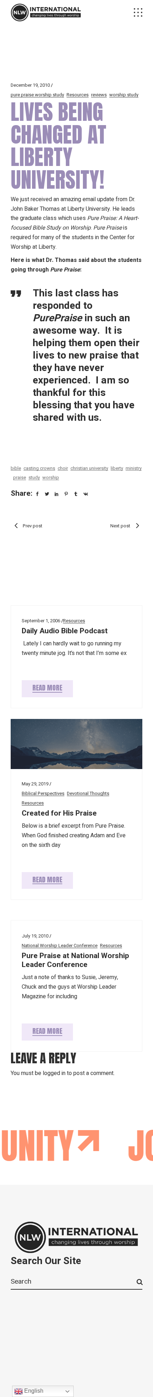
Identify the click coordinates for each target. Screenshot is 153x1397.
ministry (134, 468)
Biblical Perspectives (43, 793)
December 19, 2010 (30, 85)
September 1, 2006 (41, 620)
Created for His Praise (59, 813)
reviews (99, 94)
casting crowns (39, 468)
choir (63, 468)
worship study (123, 94)
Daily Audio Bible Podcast (65, 630)
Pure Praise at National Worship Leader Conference (75, 960)
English (33, 1391)
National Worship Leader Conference (59, 945)
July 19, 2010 (35, 936)
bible (16, 468)
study (34, 477)
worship (50, 477)
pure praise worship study (37, 94)
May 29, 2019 (35, 783)
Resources (78, 94)
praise (19, 477)
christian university (89, 468)
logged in (54, 1073)
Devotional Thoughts (88, 793)
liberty (117, 468)
